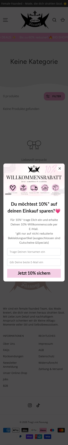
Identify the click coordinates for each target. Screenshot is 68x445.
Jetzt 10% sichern (34, 273)
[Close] (60, 168)
